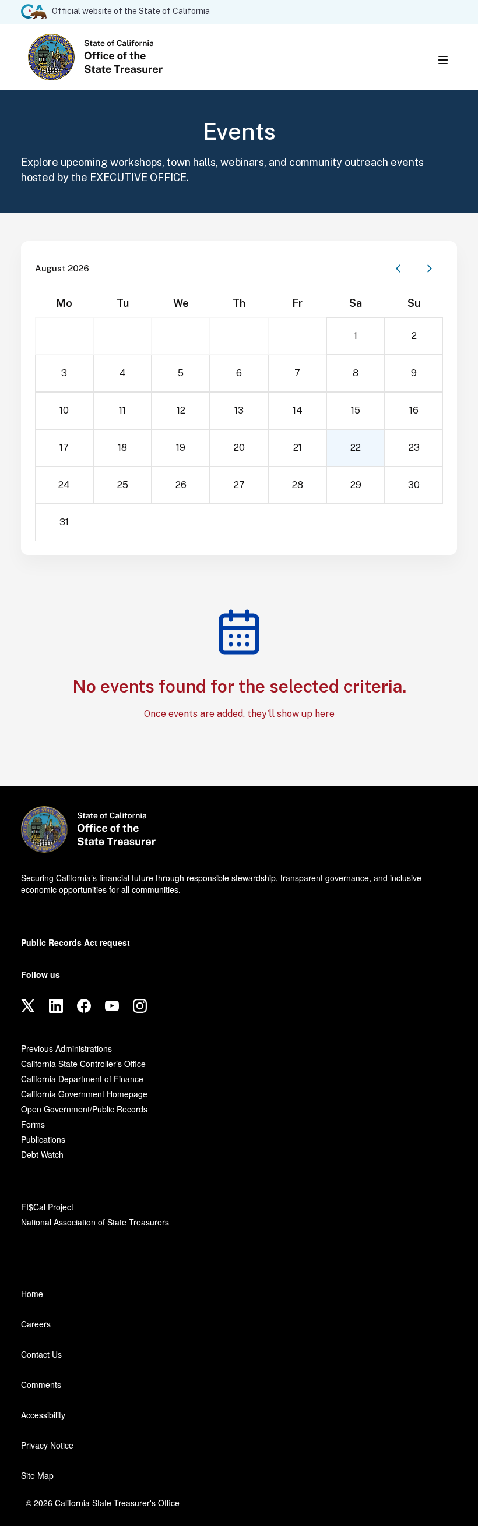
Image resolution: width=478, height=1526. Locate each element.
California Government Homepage (84, 1094)
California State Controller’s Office (83, 1063)
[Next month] (429, 268)
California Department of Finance (82, 1079)
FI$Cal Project (47, 1207)
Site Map (37, 1475)
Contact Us (41, 1354)
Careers (36, 1324)
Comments (41, 1384)
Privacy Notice (47, 1445)
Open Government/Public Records (84, 1109)
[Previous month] (398, 268)
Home (32, 1293)
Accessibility (43, 1415)
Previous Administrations (66, 1048)
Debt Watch (42, 1154)
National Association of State (95, 1222)
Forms (33, 1124)
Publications (43, 1139)
